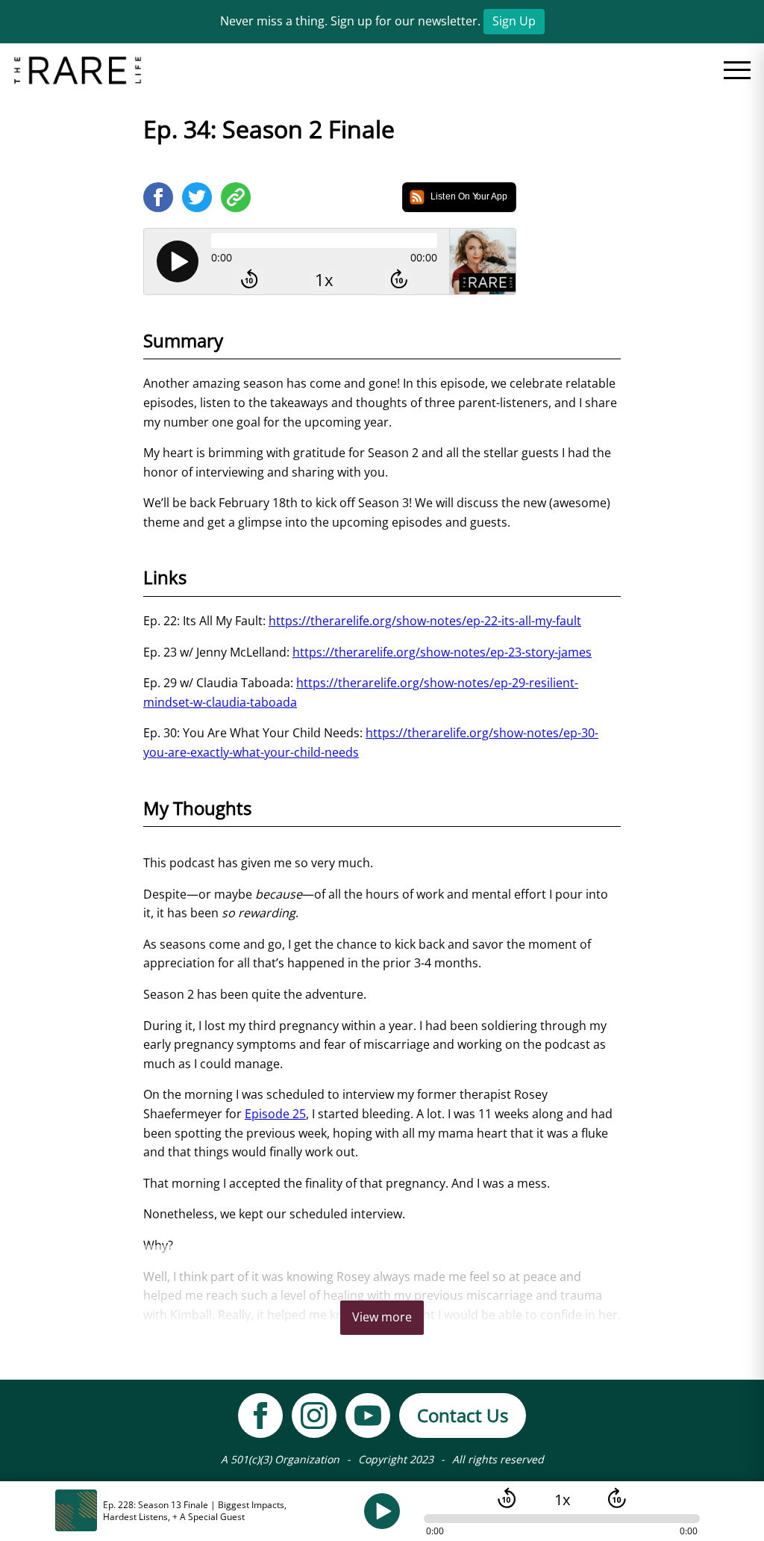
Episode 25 (275, 1114)
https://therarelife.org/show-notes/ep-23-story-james (442, 652)
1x (324, 280)
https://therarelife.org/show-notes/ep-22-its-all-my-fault (425, 621)
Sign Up (514, 21)
